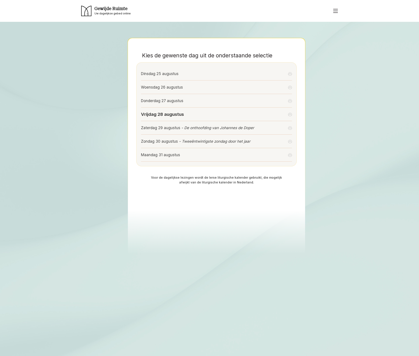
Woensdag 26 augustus (162, 87)
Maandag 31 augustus (160, 155)
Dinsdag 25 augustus (160, 74)
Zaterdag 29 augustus (197, 128)
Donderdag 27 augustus (162, 101)
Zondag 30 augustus (195, 141)
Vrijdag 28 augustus (162, 114)
